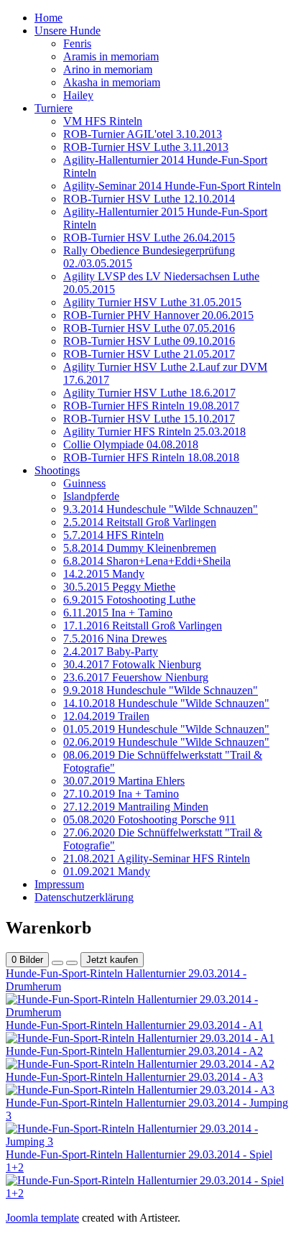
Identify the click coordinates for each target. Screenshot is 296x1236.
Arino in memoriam (107, 69)
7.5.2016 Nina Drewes (115, 638)
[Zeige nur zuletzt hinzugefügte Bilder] (72, 963)
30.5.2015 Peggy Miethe (119, 587)
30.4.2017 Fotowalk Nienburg (132, 664)
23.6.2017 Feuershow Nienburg (135, 677)
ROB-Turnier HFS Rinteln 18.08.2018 (151, 457)
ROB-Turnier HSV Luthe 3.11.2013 (145, 147)
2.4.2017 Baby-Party (110, 651)
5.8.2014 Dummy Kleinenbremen (139, 548)
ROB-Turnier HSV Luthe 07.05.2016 (149, 328)
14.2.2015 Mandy (103, 574)
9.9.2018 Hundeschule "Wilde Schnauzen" (160, 690)
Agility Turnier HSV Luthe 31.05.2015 (152, 302)
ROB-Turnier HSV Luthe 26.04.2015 (149, 237)
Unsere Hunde (67, 30)
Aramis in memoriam (111, 56)
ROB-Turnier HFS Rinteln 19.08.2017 (151, 406)
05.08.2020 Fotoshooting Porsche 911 (149, 819)
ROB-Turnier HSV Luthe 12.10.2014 (149, 199)
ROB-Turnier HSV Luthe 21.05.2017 (149, 354)
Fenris (77, 43)
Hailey (78, 95)
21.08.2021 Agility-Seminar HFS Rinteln (156, 858)
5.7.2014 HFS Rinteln (113, 535)
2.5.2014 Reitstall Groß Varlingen (139, 522)
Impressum (59, 884)
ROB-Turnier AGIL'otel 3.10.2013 (142, 134)
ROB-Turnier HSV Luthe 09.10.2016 (149, 341)
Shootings (57, 470)
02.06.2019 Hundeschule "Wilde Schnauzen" (166, 742)
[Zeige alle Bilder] (57, 963)
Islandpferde (91, 496)
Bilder (27, 959)
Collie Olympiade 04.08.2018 (130, 444)
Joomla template (42, 1218)
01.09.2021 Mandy (106, 871)
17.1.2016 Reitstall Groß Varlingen (142, 625)
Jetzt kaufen (112, 959)
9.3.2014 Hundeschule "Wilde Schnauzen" (160, 509)
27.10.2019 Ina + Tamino (121, 794)
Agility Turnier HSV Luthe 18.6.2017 (149, 393)
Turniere (53, 108)
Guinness (84, 483)
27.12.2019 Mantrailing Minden (135, 807)
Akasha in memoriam (111, 82)
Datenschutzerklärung (84, 897)
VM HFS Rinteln (102, 121)
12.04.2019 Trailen (106, 716)
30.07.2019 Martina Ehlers (124, 781)
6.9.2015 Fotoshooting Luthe (129, 600)
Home (48, 17)
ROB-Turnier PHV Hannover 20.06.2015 (158, 315)
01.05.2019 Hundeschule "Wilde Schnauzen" (166, 729)
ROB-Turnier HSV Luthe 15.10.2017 (149, 418)
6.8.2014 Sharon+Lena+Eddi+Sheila (147, 561)
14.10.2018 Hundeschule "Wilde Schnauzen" (166, 703)
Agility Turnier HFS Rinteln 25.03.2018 (154, 431)
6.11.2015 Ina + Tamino (117, 613)
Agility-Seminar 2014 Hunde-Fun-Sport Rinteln (172, 186)
